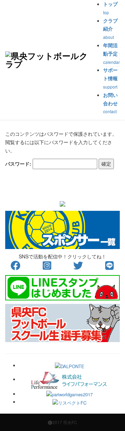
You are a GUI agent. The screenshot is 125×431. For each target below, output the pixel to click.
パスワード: (19, 163)
